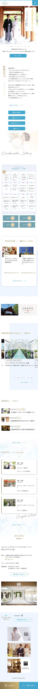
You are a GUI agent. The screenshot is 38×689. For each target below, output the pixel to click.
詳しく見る (18, 55)
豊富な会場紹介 (16, 112)
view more (14, 105)
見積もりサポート (17, 117)
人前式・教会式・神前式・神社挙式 (13, 360)
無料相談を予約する (19, 574)
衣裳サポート (16, 128)
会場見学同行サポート (17, 123)
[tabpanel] (19, 32)
